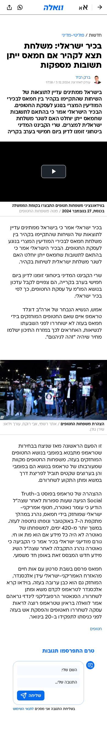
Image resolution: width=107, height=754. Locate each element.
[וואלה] (53, 7)
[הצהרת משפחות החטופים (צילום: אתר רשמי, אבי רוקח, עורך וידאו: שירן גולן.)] (53, 383)
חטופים (96, 615)
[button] (83, 7)
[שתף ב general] (9, 7)
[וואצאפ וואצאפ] (20, 7)
